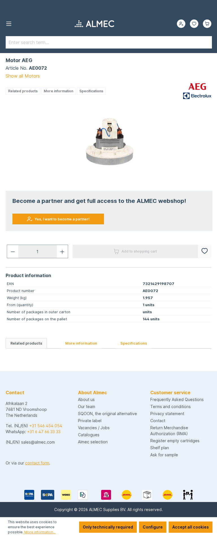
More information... (40, 532)
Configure (153, 527)
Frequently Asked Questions (177, 399)
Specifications (91, 91)
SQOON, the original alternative (107, 413)
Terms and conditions (170, 406)
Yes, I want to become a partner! (62, 219)
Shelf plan (159, 447)
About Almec (92, 392)
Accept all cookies (190, 527)
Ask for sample (164, 454)
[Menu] (9, 24)
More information (58, 91)
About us (86, 399)
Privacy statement (167, 413)
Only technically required (108, 527)
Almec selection (93, 441)
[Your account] (181, 23)
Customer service (170, 392)
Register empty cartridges (174, 440)
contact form (37, 463)
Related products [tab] (26, 343)
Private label (89, 420)
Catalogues (88, 434)
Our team (86, 406)
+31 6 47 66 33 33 (43, 431)
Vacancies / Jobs (94, 427)
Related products (23, 91)
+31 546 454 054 (45, 425)
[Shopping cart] (207, 23)
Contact (157, 420)
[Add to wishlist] (204, 251)
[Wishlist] (194, 23)
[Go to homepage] (94, 23)
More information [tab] (81, 343)
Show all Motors (23, 76)
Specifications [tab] (133, 343)
